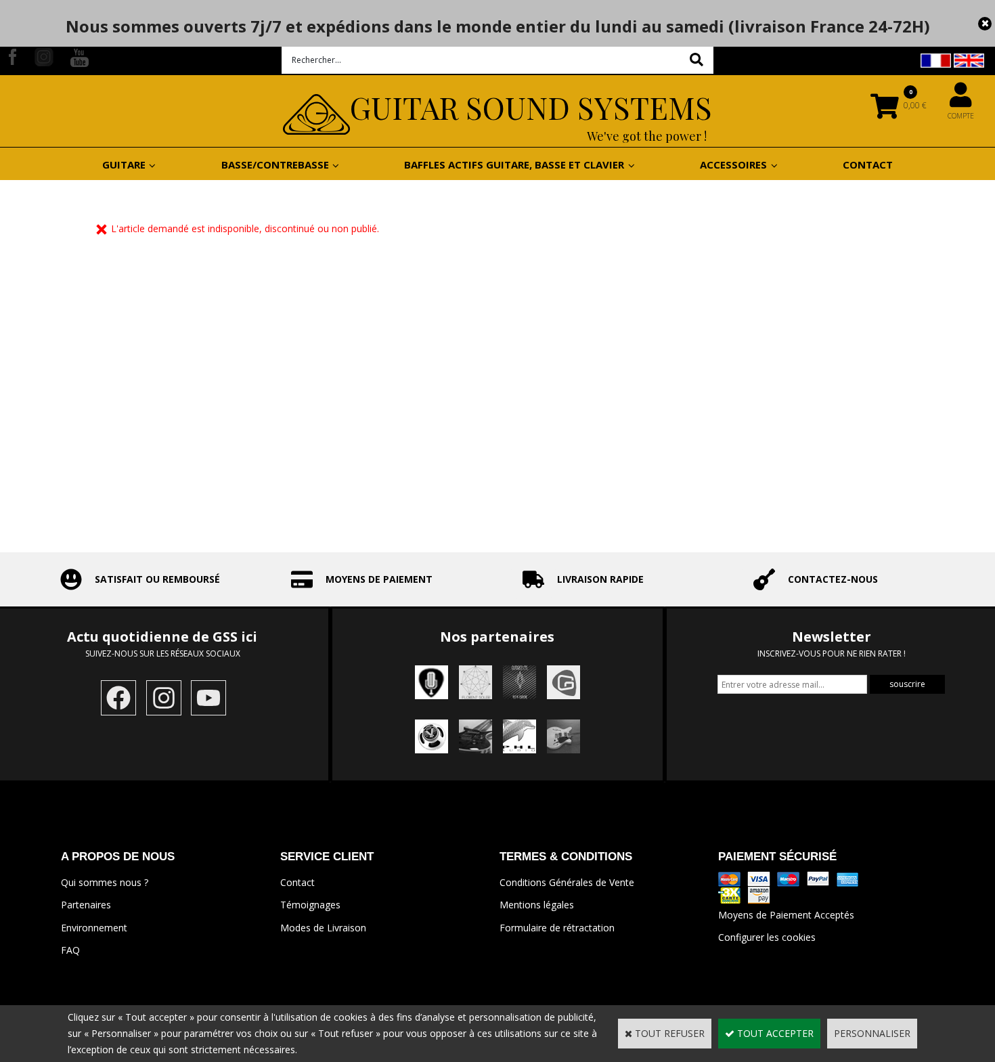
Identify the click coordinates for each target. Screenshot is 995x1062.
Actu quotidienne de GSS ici (164, 636)
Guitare (124, 164)
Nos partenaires (497, 636)
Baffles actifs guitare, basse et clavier (514, 164)
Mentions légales (537, 904)
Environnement (94, 927)
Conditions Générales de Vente (567, 882)
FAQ (70, 950)
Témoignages (310, 904)
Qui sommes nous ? (104, 882)
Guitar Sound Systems (531, 107)
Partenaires (86, 904)
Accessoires (733, 164)
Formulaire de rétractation (557, 927)
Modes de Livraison (323, 927)
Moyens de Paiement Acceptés (786, 914)
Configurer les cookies (767, 937)
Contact (868, 164)
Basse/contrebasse (275, 164)
